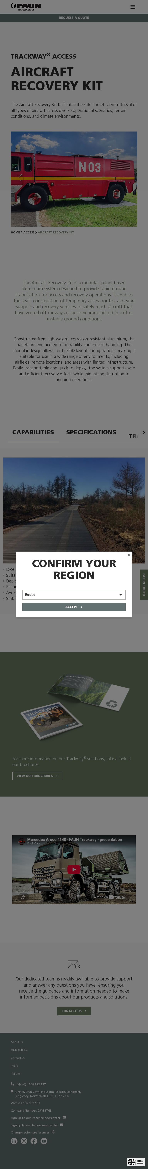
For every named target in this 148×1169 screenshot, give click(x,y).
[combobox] (74, 595)
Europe (30, 594)
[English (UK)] (131, 1162)
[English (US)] (140, 1162)
